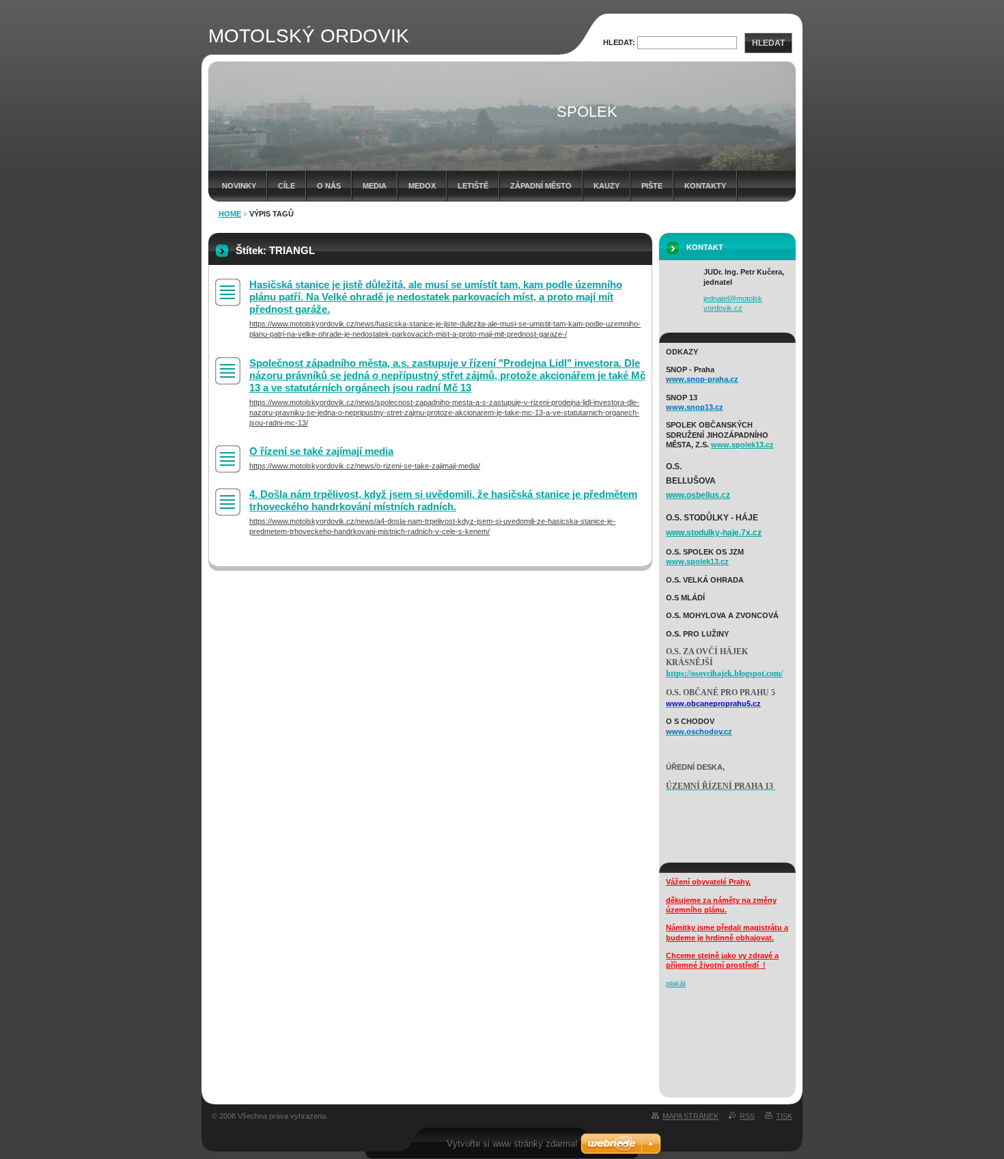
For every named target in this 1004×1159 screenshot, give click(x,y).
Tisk (784, 1116)
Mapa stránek (691, 1116)
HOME (230, 214)
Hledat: (619, 42)
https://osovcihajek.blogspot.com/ (724, 673)
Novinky (239, 186)
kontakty (705, 186)
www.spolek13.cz (742, 445)
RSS (747, 1116)
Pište (652, 186)
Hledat (768, 43)
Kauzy (606, 186)
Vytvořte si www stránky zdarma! (512, 1144)
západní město (541, 186)
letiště (473, 186)
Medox (422, 186)
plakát (676, 983)
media (375, 186)
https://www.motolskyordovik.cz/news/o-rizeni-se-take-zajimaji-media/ (364, 466)
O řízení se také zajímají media (321, 451)
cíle (286, 186)
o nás (329, 186)
